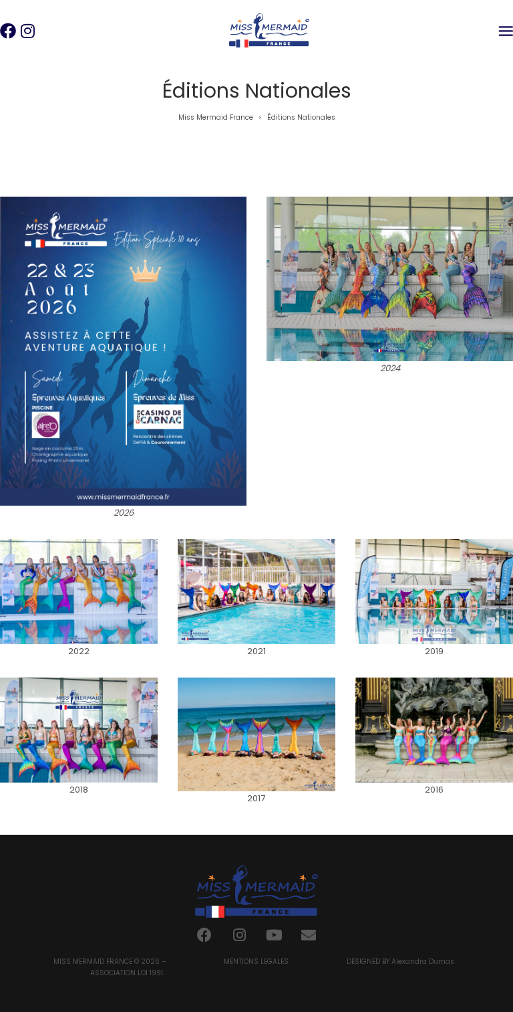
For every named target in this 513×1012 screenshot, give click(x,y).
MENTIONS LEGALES (256, 961)
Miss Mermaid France (215, 117)
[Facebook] (204, 935)
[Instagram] (239, 935)
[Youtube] (274, 935)
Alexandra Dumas (422, 961)
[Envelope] (308, 935)
